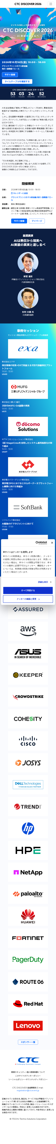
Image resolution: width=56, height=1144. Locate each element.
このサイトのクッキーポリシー (28, 1076)
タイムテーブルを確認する (17, 81)
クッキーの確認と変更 (26, 599)
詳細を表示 (43, 582)
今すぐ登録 (10, 74)
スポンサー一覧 (28, 1042)
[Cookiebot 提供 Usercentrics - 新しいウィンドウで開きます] (36, 543)
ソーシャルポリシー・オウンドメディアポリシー (28, 1079)
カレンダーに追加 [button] (20, 193)
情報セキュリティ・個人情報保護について (28, 1072)
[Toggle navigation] (51, 4)
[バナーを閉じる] (52, 543)
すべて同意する (28, 590)
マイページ (37, 221)
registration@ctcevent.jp (28, 1090)
